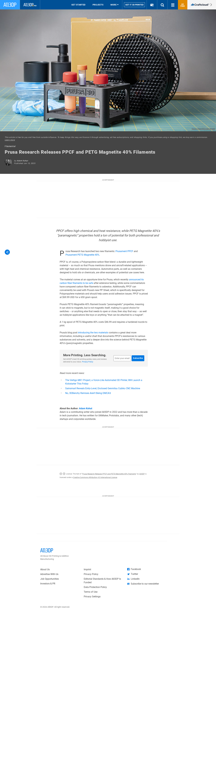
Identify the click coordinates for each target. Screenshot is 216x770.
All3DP (142, 474)
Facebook (136, 569)
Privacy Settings (92, 596)
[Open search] (162, 4)
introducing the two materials (93, 332)
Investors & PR (47, 583)
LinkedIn (135, 578)
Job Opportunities (49, 578)
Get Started (78, 5)
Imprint (87, 569)
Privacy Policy (87, 362)
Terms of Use (90, 591)
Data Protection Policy (95, 587)
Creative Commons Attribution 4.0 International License (95, 477)
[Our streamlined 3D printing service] (201, 4)
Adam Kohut (22, 161)
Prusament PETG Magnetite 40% (82, 254)
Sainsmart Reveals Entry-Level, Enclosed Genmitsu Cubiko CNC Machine (102, 388)
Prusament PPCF (124, 251)
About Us (45, 569)
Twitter (134, 574)
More (113, 5)
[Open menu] (173, 4)
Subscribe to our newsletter (145, 583)
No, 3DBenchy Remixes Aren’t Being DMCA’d (88, 393)
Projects (98, 5)
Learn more (10, 140)
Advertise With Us (49, 574)
